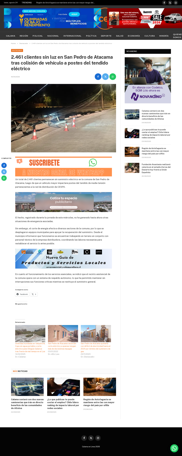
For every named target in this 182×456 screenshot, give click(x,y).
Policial (38, 36)
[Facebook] (4, 165)
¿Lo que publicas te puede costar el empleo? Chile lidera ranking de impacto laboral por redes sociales (63, 403)
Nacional (53, 36)
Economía (134, 36)
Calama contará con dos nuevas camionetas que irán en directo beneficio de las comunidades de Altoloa (27, 403)
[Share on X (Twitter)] (105, 76)
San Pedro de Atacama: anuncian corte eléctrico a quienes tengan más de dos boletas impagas (62, 346)
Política (91, 36)
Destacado (17, 50)
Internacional (72, 36)
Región (24, 36)
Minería (164, 36)
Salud (120, 36)
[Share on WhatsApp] (112, 76)
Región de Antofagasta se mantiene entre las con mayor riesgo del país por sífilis (66, 3)
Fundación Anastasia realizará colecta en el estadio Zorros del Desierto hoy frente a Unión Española (156, 168)
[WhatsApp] (4, 178)
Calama (10, 36)
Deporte (106, 36)
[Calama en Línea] (105, 18)
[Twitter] (4, 171)
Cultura (149, 36)
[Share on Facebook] (98, 76)
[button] (174, 448)
